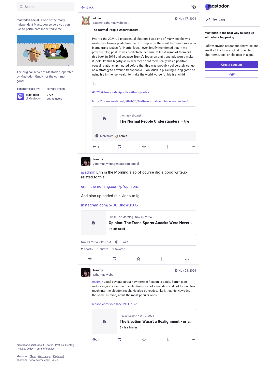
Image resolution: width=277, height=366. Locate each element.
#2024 (96, 92)
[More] (193, 146)
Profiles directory (64, 345)
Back (89, 7)
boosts (87, 249)
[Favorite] (144, 146)
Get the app (44, 356)
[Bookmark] (168, 146)
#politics (124, 92)
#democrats (109, 92)
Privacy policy (25, 348)
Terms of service (45, 348)
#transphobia (140, 92)
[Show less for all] (193, 7)
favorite (118, 249)
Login (231, 74)
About (40, 345)
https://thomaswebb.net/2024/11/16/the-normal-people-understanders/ (140, 101)
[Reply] (90, 258)
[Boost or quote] (119, 146)
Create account (231, 65)
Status (49, 345)
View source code (39, 360)
